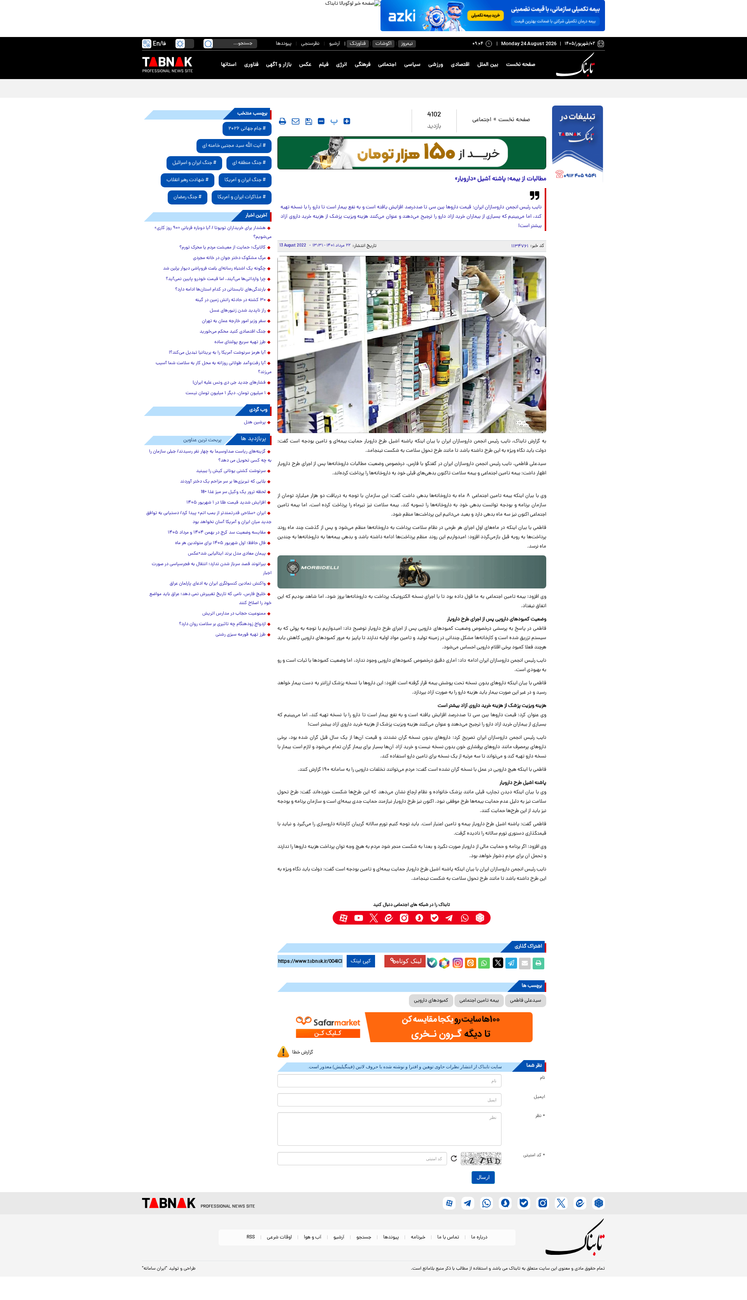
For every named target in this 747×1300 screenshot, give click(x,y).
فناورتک (358, 44)
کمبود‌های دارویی (431, 1000)
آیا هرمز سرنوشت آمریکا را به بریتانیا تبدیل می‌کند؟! (217, 352)
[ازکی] (493, 15)
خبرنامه (418, 1237)
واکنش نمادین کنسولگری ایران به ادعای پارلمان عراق (218, 583)
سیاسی (412, 65)
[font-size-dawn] (321, 121)
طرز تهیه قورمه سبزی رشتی (241, 634)
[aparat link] (343, 918)
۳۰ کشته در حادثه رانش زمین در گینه (230, 300)
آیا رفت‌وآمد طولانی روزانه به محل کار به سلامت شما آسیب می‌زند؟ (214, 368)
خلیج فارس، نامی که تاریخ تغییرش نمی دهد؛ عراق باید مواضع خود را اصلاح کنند (210, 599)
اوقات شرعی (279, 1237)
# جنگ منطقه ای (249, 163)
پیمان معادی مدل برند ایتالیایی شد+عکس (227, 553)
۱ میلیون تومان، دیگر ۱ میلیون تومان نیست (226, 393)
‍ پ (333, 121)
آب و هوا (312, 1237)
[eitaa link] (389, 918)
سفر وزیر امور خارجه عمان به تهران (234, 321)
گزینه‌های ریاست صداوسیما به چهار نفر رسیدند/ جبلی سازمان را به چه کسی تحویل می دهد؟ (210, 456)
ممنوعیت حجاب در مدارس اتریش (234, 613)
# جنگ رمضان (188, 197)
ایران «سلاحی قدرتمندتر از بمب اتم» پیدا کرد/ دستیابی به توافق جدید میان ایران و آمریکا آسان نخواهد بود (209, 518)
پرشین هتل (255, 422)
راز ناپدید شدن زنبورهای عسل (238, 310)
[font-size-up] (347, 121)
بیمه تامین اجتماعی (479, 1000)
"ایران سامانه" (154, 1268)
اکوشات (383, 44)
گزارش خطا (302, 1052)
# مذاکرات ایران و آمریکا (241, 197)
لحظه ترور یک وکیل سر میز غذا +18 (233, 492)
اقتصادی (460, 65)
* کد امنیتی (534, 1155)
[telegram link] (449, 918)
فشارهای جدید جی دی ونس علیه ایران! (229, 382)
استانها (229, 65)
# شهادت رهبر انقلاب (188, 180)
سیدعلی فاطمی (525, 1000)
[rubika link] (480, 918)
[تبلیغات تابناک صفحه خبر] (577, 145)
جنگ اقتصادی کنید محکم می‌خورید (233, 331)
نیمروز (407, 44)
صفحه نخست (520, 65)
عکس (305, 65)
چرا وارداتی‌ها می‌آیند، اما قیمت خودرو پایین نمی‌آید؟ (216, 279)
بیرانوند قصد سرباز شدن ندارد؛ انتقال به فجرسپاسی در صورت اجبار (212, 569)
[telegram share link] (511, 963)
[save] (308, 121)
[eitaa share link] (470, 963)
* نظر (540, 1116)
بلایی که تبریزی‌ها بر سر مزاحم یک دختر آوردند (223, 481)
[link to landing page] (576, 65)
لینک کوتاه (409, 961)
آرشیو (334, 44)
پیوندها (283, 44)
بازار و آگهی (278, 65)
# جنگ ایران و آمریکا (245, 180)
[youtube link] (358, 918)
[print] (282, 121)
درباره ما (479, 1237)
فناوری (251, 65)
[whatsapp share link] (484, 963)
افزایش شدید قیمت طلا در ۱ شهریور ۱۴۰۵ (226, 502)
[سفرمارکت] (412, 1027)
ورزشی (435, 65)
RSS (251, 1237)
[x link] (374, 918)
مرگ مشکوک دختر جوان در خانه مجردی (229, 258)
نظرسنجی (310, 44)
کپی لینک (361, 961)
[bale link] (434, 918)
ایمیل (539, 1097)
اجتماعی (387, 65)
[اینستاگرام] (457, 962)
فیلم (323, 65)
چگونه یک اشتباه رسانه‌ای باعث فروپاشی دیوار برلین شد (214, 268)
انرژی (341, 65)
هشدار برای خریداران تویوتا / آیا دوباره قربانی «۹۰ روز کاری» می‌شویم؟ (213, 233)
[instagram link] (404, 918)
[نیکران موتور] (411, 571)
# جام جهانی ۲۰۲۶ (247, 128)
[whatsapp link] (465, 918)
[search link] (208, 43)
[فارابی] (411, 152)
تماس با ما (448, 1237)
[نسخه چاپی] (538, 963)
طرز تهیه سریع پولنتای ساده (240, 342)
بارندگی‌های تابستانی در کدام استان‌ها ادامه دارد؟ (220, 289)
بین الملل (487, 65)
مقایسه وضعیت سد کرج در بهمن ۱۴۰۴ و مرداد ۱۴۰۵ (217, 532)
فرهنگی (362, 65)
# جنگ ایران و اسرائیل (194, 163)
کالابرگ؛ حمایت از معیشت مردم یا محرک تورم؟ (222, 247)
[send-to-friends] (296, 121)
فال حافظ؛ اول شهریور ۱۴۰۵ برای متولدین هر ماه (220, 543)
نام (542, 1078)
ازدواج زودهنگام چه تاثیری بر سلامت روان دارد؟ (222, 624)
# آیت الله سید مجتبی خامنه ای (234, 146)
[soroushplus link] (419, 918)
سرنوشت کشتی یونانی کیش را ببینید (231, 471)
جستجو (363, 1237)
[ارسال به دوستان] (525, 963)
